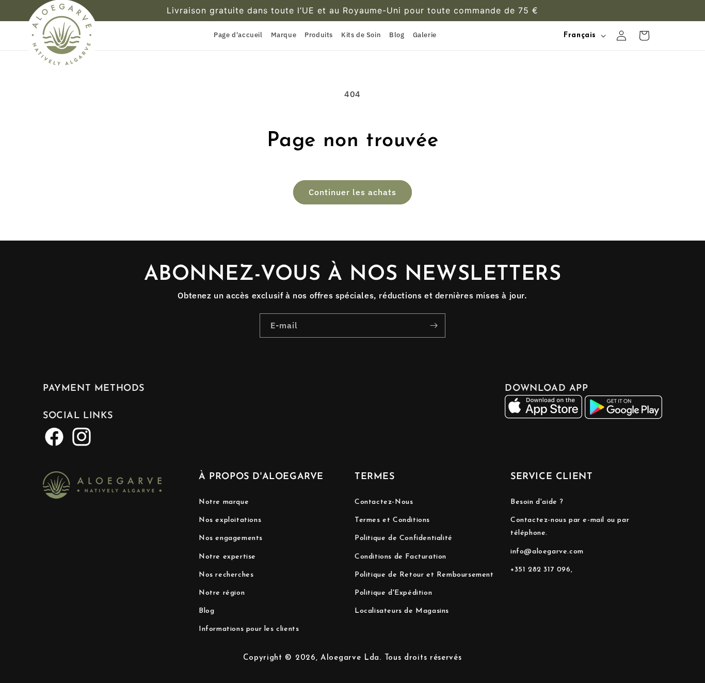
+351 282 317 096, (541, 570)
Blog (206, 611)
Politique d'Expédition (393, 593)
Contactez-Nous (384, 502)
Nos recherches (226, 575)
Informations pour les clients (249, 629)
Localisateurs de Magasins (402, 611)
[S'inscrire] (433, 325)
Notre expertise (227, 557)
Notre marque (224, 502)
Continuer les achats (352, 192)
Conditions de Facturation (400, 557)
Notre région (222, 593)
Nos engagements (231, 538)
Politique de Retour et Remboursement (424, 575)
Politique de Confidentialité (404, 538)
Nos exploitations (230, 520)
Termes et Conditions (392, 520)
